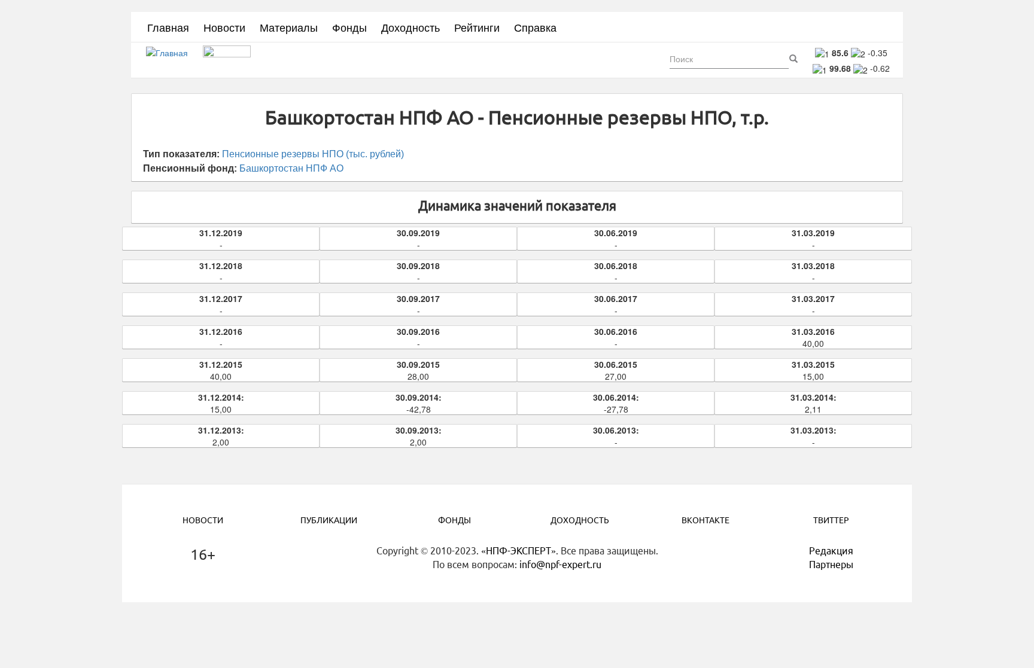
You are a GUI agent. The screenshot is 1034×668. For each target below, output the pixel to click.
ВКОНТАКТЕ (705, 520)
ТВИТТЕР (831, 520)
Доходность (410, 27)
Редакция (831, 550)
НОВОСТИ (203, 520)
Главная (168, 27)
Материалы (289, 27)
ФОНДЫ (454, 520)
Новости (224, 27)
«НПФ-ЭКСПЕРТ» (518, 550)
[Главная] (171, 60)
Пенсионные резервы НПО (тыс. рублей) (313, 154)
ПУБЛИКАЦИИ (328, 520)
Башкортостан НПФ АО (291, 168)
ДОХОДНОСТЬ (580, 520)
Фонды (349, 27)
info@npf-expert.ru (560, 564)
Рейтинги (477, 27)
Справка (535, 27)
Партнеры (831, 564)
